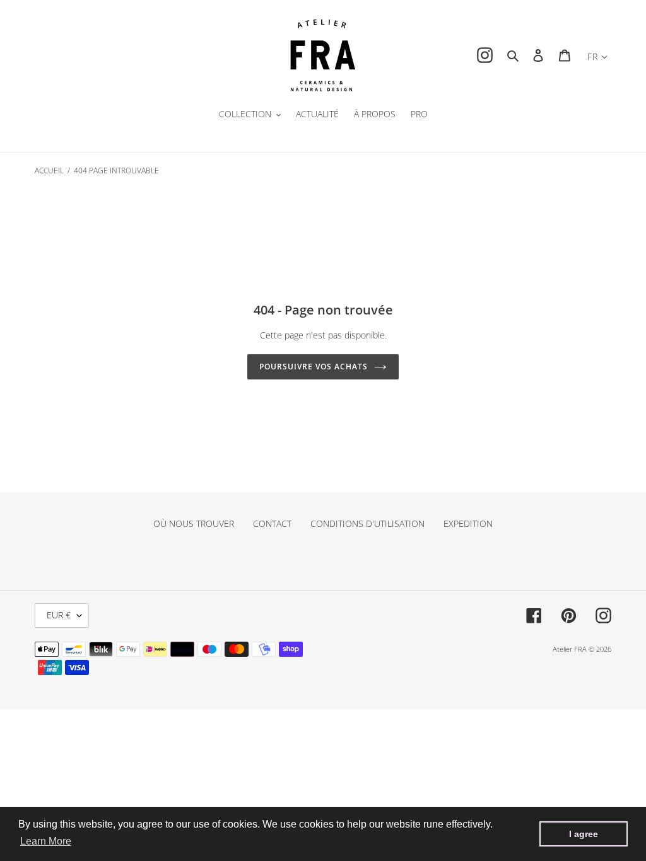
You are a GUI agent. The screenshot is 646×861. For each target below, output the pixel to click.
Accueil (49, 170)
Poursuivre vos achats (313, 366)
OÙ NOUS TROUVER (193, 523)
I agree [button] (583, 834)
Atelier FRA (570, 649)
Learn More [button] (45, 841)
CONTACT (272, 523)
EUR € (59, 615)
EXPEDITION (468, 523)
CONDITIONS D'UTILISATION (367, 523)
